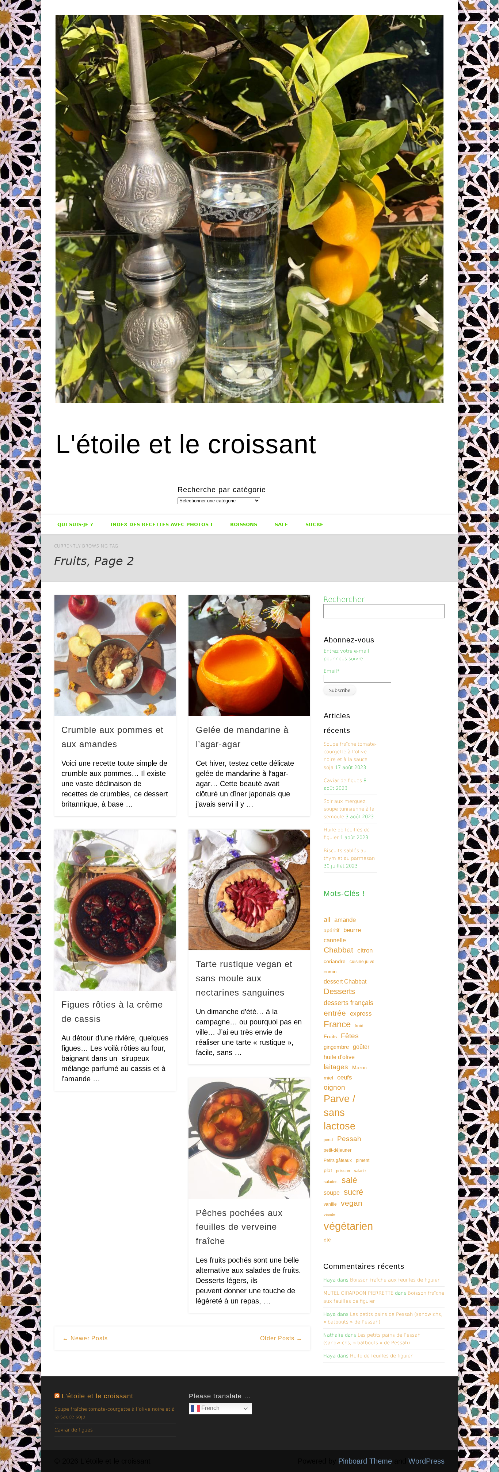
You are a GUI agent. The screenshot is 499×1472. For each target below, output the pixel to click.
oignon (334, 1087)
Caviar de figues (343, 780)
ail (327, 919)
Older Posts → (281, 1338)
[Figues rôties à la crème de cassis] (115, 910)
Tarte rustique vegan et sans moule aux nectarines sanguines (244, 978)
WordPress (426, 1461)
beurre (352, 930)
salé (349, 1180)
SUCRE (314, 524)
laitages (336, 1067)
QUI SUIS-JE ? (75, 524)
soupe (332, 1193)
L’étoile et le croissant (97, 1396)
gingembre (336, 1047)
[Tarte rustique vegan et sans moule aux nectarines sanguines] (249, 890)
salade (360, 1170)
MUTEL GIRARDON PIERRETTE (358, 1293)
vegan (351, 1203)
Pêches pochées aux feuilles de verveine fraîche (239, 1227)
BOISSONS (243, 524)
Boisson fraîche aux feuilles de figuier (394, 1280)
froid (359, 1025)
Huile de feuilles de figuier (381, 1356)
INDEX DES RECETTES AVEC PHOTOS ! (162, 524)
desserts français (348, 1003)
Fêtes (350, 1036)
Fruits (330, 1036)
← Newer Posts (85, 1338)
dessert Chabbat (345, 981)
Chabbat (338, 950)
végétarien (348, 1226)
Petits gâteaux (338, 1160)
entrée (335, 1013)
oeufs (344, 1077)
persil (328, 1139)
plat (328, 1170)
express (361, 1013)
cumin (330, 971)
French (210, 1408)
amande (345, 919)
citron (365, 950)
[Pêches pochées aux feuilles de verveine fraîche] (249, 1138)
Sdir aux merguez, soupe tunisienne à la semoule (349, 809)
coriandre (335, 961)
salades (331, 1181)
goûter (361, 1046)
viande (329, 1214)
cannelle (335, 940)
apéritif (331, 930)
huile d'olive (339, 1057)
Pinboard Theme (365, 1461)
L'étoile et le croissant (186, 444)
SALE (281, 524)
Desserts (339, 991)
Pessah (349, 1139)
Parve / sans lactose (339, 1112)
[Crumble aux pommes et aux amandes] (115, 655)
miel (328, 1078)
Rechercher (344, 599)
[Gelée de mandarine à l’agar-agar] (249, 655)
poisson (343, 1170)
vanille (330, 1204)
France (337, 1024)
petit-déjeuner (337, 1150)
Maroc (359, 1067)
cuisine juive (362, 961)
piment (362, 1160)
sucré (353, 1192)
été (327, 1240)
